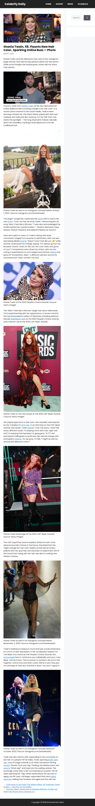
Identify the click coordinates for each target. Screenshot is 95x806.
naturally (7, 779)
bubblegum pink (18, 319)
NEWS (70, 4)
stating (18, 439)
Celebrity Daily (15, 4)
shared (30, 427)
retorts (6, 768)
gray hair (25, 425)
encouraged (9, 657)
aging (53, 776)
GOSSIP (59, 4)
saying (23, 241)
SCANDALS (83, 4)
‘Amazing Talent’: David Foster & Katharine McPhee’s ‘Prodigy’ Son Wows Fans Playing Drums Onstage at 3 (30, 790)
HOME (48, 4)
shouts (6, 765)
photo (40, 218)
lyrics (10, 221)
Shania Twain (27, 106)
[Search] (87, 17)
